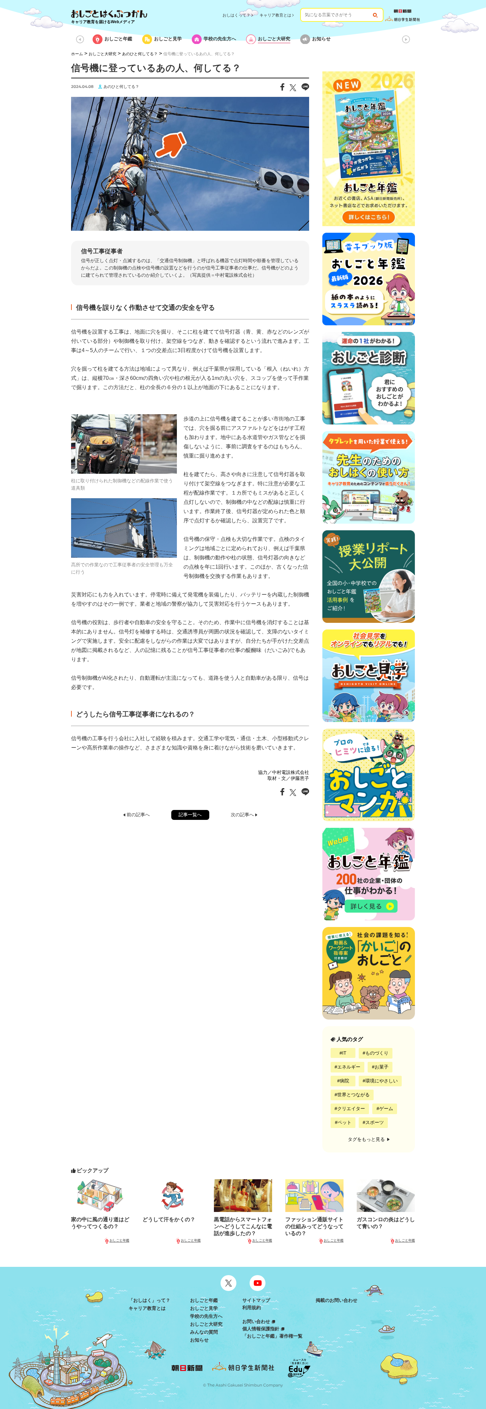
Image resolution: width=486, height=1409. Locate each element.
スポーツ (374, 1122)
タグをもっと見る (367, 1139)
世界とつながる (353, 1094)
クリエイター (351, 1108)
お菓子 (381, 1066)
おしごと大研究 (102, 54)
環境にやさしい (381, 1080)
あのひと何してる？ (140, 54)
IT (344, 1053)
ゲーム (386, 1108)
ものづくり (376, 1053)
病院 (344, 1080)
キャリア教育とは (275, 15)
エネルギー (348, 1066)
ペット (344, 1122)
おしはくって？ (236, 15)
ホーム (77, 54)
